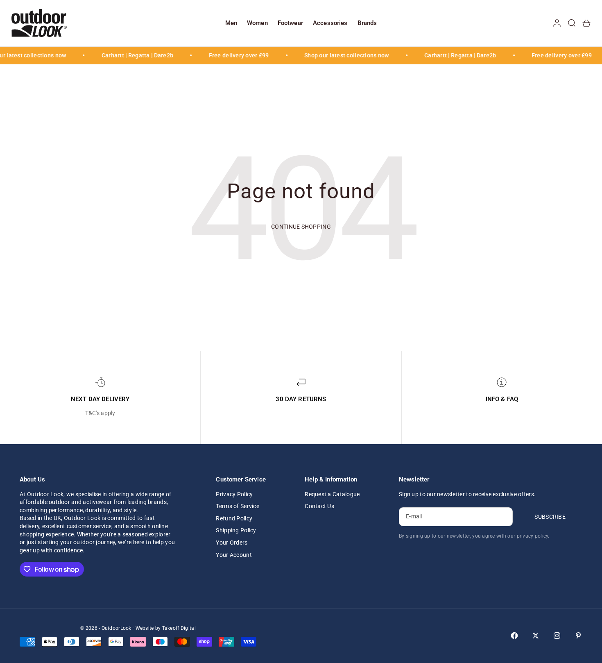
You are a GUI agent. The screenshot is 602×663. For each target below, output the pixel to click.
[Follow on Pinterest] (578, 635)
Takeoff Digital (179, 628)
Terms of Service (237, 506)
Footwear (290, 23)
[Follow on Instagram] (557, 635)
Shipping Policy (236, 530)
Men (231, 23)
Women (257, 23)
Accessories (330, 23)
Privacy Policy (234, 494)
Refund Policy (234, 518)
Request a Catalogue (332, 494)
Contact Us (319, 506)
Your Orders (231, 542)
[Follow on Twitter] (536, 635)
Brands (367, 23)
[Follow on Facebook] (514, 635)
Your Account (233, 555)
